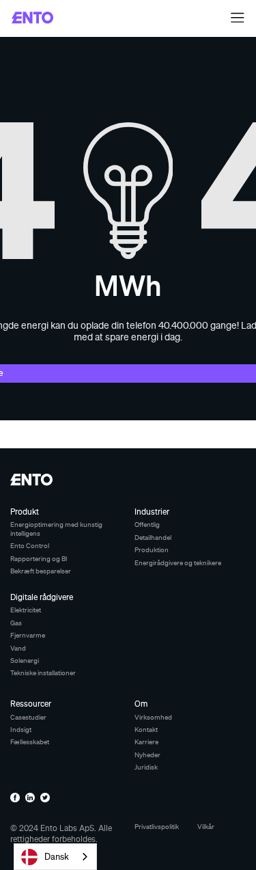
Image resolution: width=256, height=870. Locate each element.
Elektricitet (25, 610)
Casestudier (28, 717)
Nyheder (147, 755)
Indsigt (20, 729)
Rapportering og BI (39, 558)
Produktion (151, 550)
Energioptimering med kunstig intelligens (56, 528)
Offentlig (147, 524)
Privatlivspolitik (156, 826)
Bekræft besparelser (40, 571)
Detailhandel (152, 537)
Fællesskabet (29, 742)
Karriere (146, 742)
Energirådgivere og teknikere (177, 563)
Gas (16, 623)
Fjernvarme (27, 635)
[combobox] (55, 856)
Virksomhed (153, 717)
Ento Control (29, 545)
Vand (18, 648)
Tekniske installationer (43, 673)
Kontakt (146, 729)
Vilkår (205, 826)
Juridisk (146, 767)
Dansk (56, 856)
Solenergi (24, 660)
